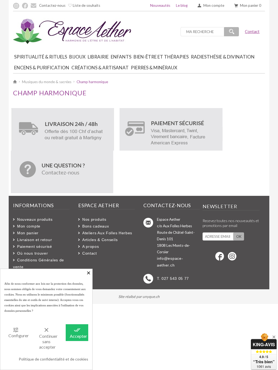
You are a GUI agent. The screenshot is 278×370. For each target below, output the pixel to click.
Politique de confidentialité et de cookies (53, 359)
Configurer (17, 332)
